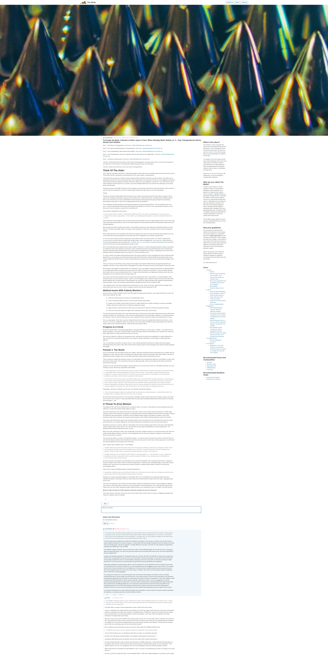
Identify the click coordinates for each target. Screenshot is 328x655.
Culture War (213, 159)
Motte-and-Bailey (208, 194)
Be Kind (212, 271)
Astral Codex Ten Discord (213, 379)
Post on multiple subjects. (217, 304)
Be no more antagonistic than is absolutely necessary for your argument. (218, 282)
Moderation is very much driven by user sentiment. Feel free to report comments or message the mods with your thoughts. (218, 349)
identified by (222, 194)
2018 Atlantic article (157, 180)
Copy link (121, 594)
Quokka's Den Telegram (213, 377)
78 (105, 499)
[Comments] (224, 2)
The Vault (211, 173)
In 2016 (106, 556)
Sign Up (244, 2)
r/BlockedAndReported (138, 145)
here (139, 285)
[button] (107, 137)
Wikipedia (129, 323)
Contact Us (230, 2)
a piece (137, 321)
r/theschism (128, 145)
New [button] (105, 503)
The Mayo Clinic (135, 242)
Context (114, 594)
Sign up (106, 523)
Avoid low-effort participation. (218, 291)
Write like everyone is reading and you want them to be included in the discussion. (218, 334)
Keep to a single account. (217, 288)
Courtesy (209, 270)
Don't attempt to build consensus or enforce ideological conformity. (216, 329)
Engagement (210, 306)
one (132, 359)
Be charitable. (214, 286)
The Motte (91, 2)
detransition (122, 571)
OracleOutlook (115, 597)
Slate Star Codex (211, 364)
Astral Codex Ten (211, 366)
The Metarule (210, 343)
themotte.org (148, 145)
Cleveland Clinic (162, 242)
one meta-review (110, 321)
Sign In (238, 2)
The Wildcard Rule (212, 338)
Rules (205, 267)
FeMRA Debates (211, 367)
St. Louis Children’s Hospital (147, 242)
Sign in (113, 523)
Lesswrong (210, 369)
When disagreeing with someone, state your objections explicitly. (216, 309)
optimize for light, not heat (210, 152)
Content (209, 289)
